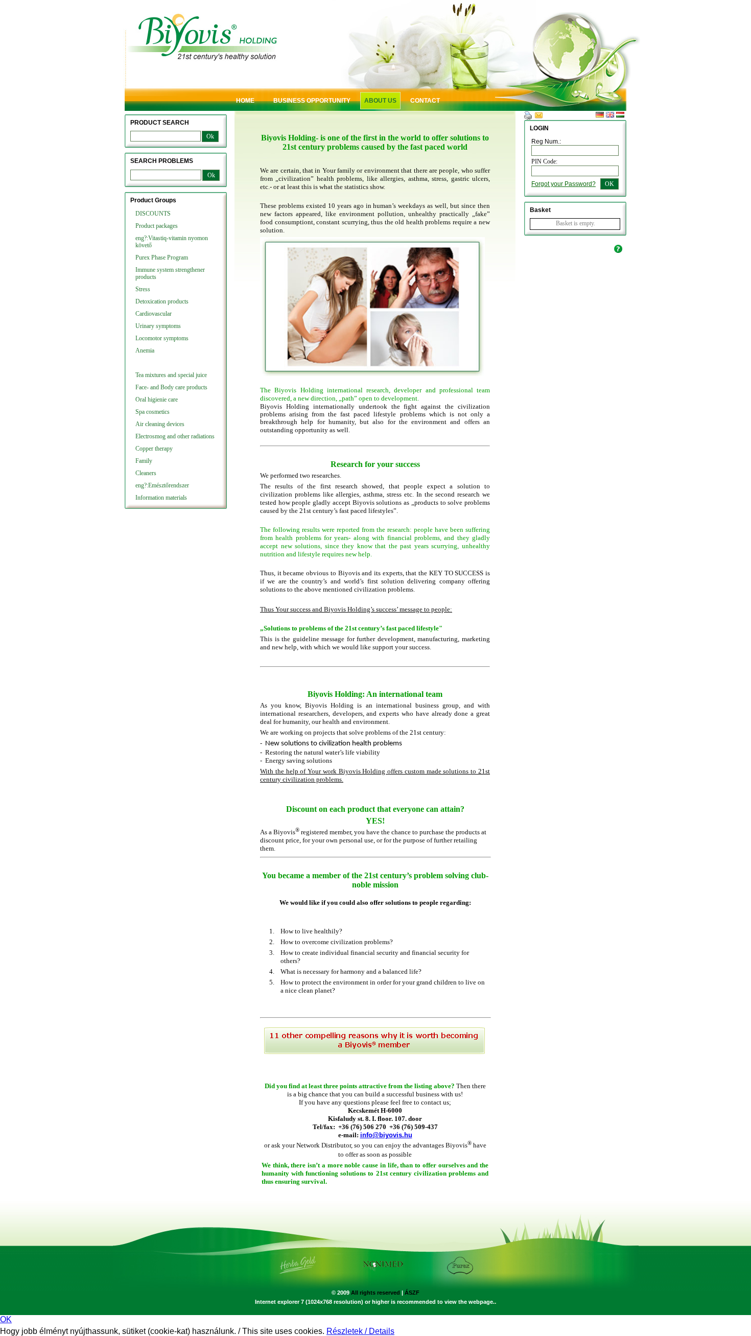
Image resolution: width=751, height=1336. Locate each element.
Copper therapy (154, 448)
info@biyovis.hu (386, 1135)
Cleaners (145, 473)
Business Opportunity (311, 100)
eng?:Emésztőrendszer (162, 485)
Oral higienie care (156, 399)
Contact (425, 100)
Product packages (156, 225)
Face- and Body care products (171, 387)
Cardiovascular (153, 313)
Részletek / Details (360, 1331)
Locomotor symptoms (162, 338)
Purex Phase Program (161, 257)
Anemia (144, 350)
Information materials (161, 497)
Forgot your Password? (563, 183)
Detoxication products (162, 301)
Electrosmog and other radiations (175, 436)
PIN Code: (544, 161)
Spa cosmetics (152, 411)
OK (6, 1319)
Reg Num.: (546, 141)
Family (143, 460)
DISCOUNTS (153, 213)
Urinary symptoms (158, 326)
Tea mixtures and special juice (171, 375)
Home (245, 100)
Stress (142, 289)
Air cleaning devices (159, 424)
